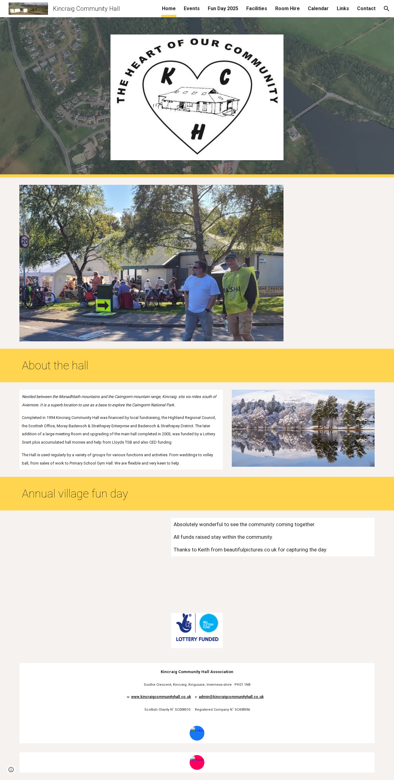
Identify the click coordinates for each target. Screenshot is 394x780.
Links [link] (343, 8)
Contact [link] (366, 8)
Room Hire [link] (287, 8)
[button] (386, 8)
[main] (181, 365)
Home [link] (169, 8)
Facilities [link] (256, 8)
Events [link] (192, 8)
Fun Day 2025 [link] (223, 8)
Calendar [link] (318, 8)
